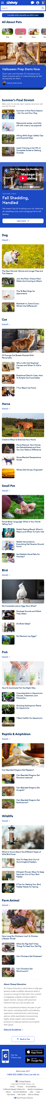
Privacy (20, 1086)
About (8, 1092)
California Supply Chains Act (14, 1089)
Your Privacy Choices (25, 1098)
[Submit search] (43, 8)
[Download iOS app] (34, 1052)
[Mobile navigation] (2, 3)
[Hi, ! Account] (39, 3)
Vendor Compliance (35, 1089)
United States (24, 1081)
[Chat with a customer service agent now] (32, 3)
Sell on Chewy (33, 1094)
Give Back (11, 1094)
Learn (38, 1092)
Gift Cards (21, 1094)
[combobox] (23, 8)
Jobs (31, 1092)
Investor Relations (20, 1092)
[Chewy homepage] (12, 3)
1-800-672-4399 (14, 1074)
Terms (12, 1086)
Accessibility (31, 1086)
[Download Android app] (34, 1060)
